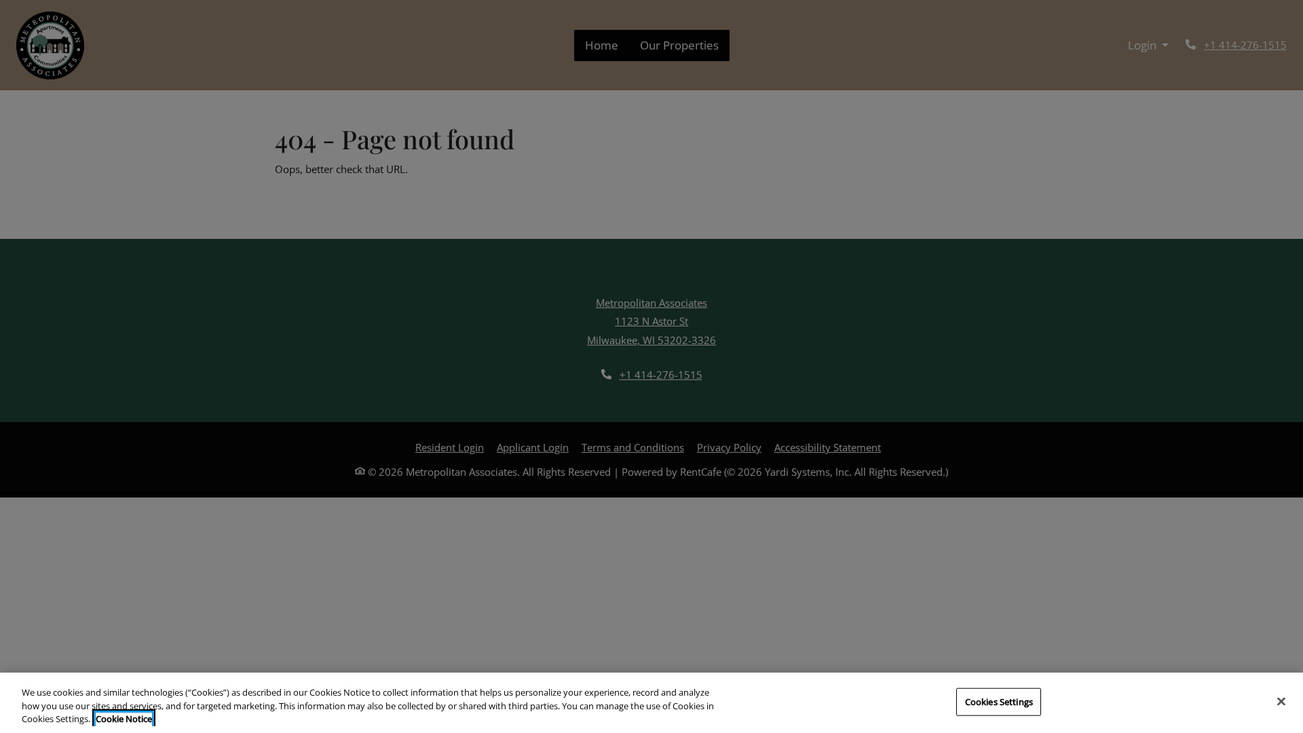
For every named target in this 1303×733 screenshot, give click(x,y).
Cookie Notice (124, 719)
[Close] (1281, 701)
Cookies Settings (999, 701)
